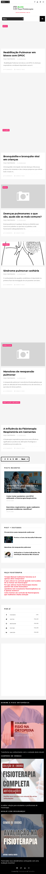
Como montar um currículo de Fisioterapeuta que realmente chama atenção (21, 594)
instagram (24, 623)
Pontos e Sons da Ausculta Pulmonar (28, 537)
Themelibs (31, 871)
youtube (24, 628)
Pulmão (6, 130)
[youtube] (37, 2)
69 (16, 459)
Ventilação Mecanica (11, 402)
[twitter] (40, 2)
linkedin (24, 632)
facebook (24, 614)
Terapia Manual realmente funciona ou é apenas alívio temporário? (20, 578)
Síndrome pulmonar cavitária (21, 270)
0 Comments (8, 69)
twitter (24, 619)
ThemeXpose (23, 871)
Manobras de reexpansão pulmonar (17, 547)
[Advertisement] (23, 101)
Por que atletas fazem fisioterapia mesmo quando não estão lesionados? (20, 586)
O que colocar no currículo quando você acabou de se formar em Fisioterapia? (22, 582)
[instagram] (43, 2)
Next (23, 459)
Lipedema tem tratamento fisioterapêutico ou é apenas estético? (22, 590)
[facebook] (34, 2)
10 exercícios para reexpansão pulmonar (19, 532)
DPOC (5, 26)
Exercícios (7, 345)
